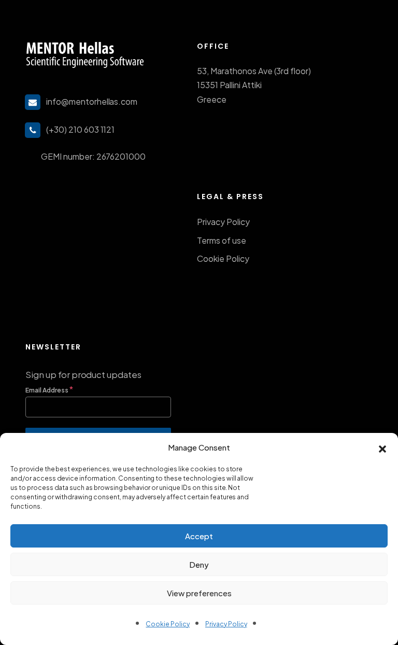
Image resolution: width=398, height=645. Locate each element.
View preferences (199, 593)
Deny (199, 564)
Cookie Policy (168, 624)
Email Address (49, 389)
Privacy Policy (226, 624)
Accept (199, 536)
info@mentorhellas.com (91, 101)
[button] (382, 447)
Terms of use (221, 240)
